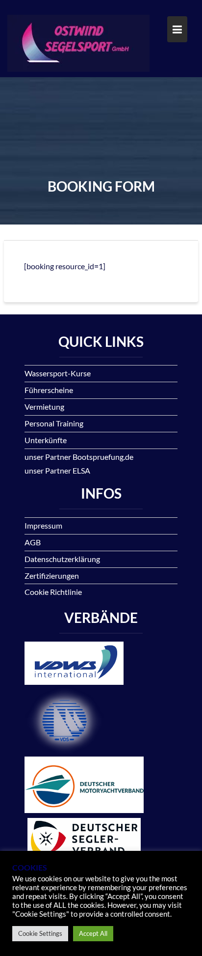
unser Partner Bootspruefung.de (79, 456)
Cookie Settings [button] (40, 933)
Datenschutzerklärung (62, 558)
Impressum (43, 525)
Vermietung (44, 406)
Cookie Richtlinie (53, 591)
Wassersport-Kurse (58, 373)
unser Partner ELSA (57, 470)
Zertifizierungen (52, 575)
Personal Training (54, 423)
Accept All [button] (93, 933)
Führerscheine (49, 389)
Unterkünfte (46, 440)
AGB (33, 542)
